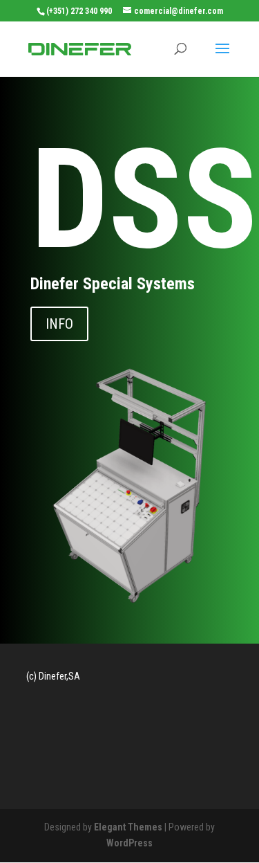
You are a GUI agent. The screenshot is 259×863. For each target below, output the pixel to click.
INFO (59, 324)
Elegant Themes (128, 827)
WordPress (129, 842)
